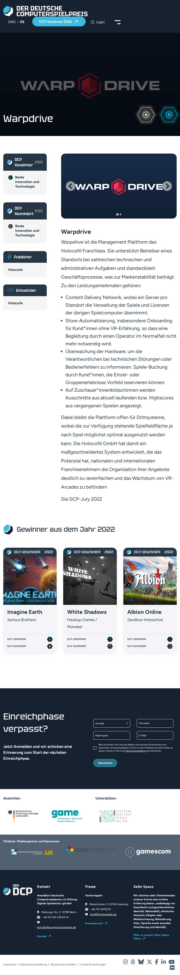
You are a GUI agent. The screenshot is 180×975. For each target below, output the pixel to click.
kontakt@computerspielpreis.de (56, 927)
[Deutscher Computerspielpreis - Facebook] (157, 962)
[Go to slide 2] (120, 214)
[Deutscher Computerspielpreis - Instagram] (125, 962)
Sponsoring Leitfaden (63, 964)
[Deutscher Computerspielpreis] (45, 11)
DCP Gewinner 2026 (56, 22)
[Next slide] (167, 186)
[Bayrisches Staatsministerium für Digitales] (32, 852)
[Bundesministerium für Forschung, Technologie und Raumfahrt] (23, 816)
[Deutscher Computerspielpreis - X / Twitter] (150, 962)
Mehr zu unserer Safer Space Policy (151, 936)
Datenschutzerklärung (136, 750)
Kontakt (42, 936)
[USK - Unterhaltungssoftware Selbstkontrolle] (89, 850)
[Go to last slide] (71, 186)
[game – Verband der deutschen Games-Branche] (67, 816)
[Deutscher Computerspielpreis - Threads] (133, 962)
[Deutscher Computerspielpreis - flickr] (172, 968)
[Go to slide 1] (117, 214)
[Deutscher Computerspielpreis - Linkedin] (163, 962)
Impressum (9, 964)
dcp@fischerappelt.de (103, 914)
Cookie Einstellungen (93, 964)
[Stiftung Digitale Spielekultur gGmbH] (115, 816)
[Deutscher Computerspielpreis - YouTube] (172, 962)
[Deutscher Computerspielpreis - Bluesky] (141, 962)
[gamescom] (147, 852)
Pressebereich (94, 923)
